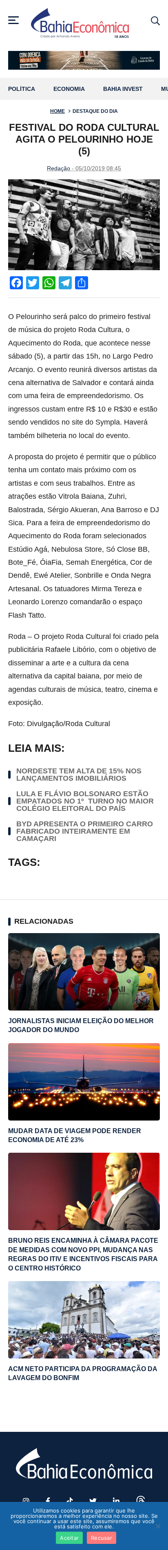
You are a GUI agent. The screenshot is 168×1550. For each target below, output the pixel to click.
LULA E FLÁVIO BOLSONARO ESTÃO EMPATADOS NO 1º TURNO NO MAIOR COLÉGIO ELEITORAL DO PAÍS (85, 801)
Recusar (101, 1538)
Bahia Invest (123, 89)
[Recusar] (158, 1526)
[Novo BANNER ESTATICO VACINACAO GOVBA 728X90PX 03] (84, 60)
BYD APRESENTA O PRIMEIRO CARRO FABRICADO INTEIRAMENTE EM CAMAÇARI (84, 831)
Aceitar (69, 1538)
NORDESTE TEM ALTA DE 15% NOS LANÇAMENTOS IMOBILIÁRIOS (78, 774)
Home (57, 111)
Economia (69, 89)
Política (21, 89)
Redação (58, 168)
